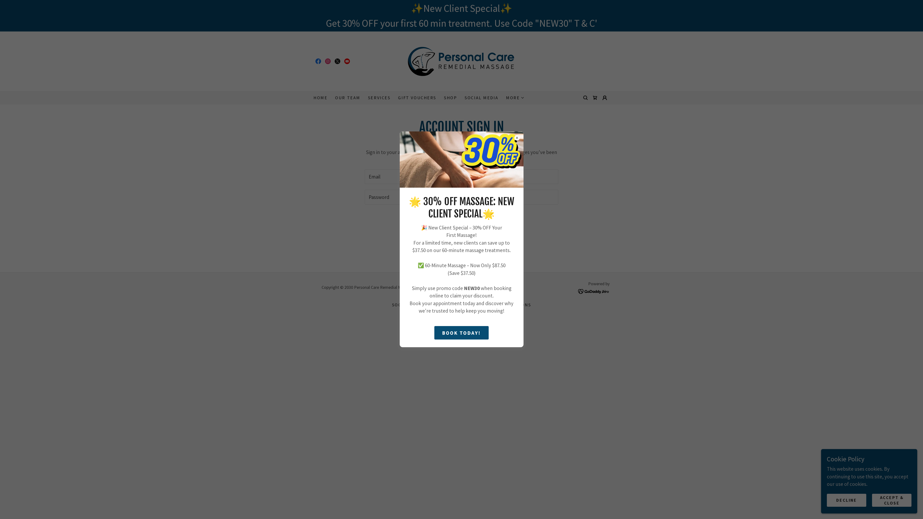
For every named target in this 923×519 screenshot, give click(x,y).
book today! (461, 333)
